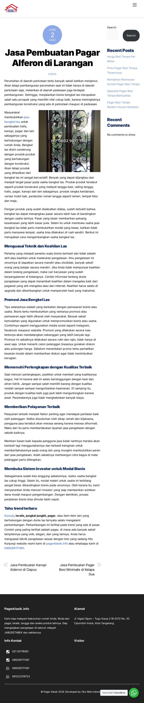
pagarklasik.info (57, 543)
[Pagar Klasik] (11, 10)
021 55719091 (19, 651)
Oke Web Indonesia (92, 691)
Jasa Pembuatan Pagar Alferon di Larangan (52, 57)
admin (52, 74)
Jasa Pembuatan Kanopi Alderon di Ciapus (28, 567)
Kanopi (9, 515)
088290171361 (14, 548)
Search (111, 27)
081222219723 (20, 676)
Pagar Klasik (51, 691)
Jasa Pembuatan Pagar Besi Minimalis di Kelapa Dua (76, 569)
